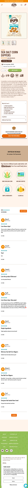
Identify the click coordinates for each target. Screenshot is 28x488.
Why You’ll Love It (5, 103)
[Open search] (21, 5)
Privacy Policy (14, 474)
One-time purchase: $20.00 (8, 64)
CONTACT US (13, 434)
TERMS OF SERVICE (13, 443)
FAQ (4, 446)
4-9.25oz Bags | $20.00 (6, 61)
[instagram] (11, 450)
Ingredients (4, 116)
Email (4, 463)
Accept (13, 478)
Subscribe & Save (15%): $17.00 (9, 66)
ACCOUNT (4, 437)
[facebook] (2, 450)
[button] (26, 486)
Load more (14, 415)
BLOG (4, 434)
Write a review (23, 211)
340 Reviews (11, 58)
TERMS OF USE (13, 440)
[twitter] (6, 450)
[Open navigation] (2, 5)
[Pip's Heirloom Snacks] (14, 5)
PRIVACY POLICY (13, 437)
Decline (13, 481)
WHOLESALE (4, 443)
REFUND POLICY (13, 446)
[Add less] (2, 70)
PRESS (4, 440)
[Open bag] (25, 5)
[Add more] (5, 70)
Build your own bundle (14, 136)
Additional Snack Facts (6, 120)
